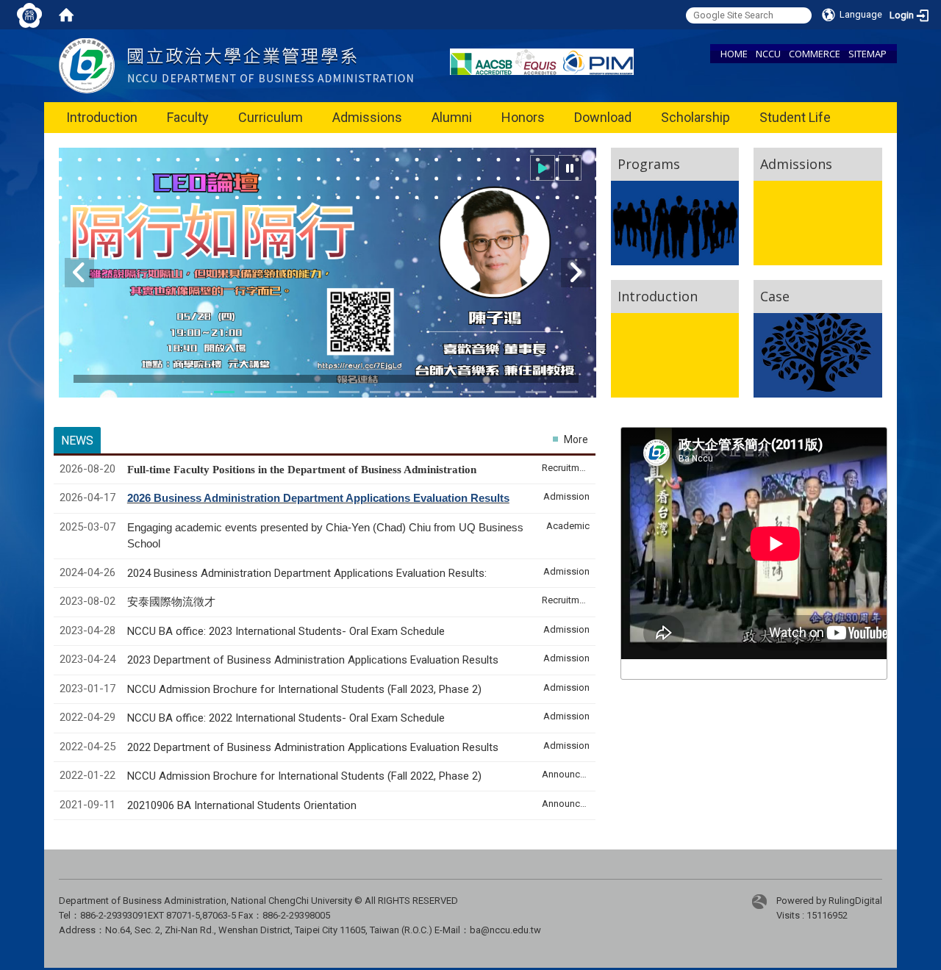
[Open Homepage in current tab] (66, 14)
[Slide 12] (473, 392)
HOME (734, 53)
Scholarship (695, 117)
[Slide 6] (317, 392)
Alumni (452, 117)
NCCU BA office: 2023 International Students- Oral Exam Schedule (286, 631)
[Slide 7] (349, 392)
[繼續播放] (542, 168)
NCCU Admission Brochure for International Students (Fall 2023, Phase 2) (304, 689)
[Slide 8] (380, 392)
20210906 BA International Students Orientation (242, 805)
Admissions (367, 117)
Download (602, 117)
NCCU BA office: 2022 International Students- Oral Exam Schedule (286, 718)
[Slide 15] (536, 392)
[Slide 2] (224, 392)
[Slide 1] (192, 392)
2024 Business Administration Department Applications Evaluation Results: (307, 573)
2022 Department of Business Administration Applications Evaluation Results (312, 747)
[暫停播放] (570, 168)
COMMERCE (814, 53)
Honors (523, 117)
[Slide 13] (505, 392)
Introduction (101, 117)
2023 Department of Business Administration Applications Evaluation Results (312, 660)
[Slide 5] (286, 392)
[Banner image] (327, 282)
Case (775, 296)
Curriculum (270, 117)
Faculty (188, 117)
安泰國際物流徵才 (172, 601)
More (576, 439)
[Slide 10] (411, 392)
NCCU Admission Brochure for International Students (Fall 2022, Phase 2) (304, 776)
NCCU (768, 53)
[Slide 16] (567, 392)
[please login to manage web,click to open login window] (29, 14)
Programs (649, 164)
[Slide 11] (442, 392)
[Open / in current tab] (236, 65)
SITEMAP (867, 53)
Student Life (795, 117)
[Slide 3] (255, 392)
